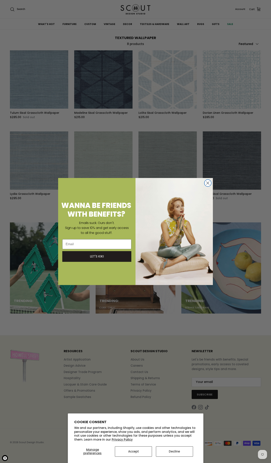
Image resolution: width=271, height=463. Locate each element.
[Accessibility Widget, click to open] (5, 458)
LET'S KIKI (97, 256)
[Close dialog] (207, 183)
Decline (174, 451)
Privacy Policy (122, 439)
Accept (133, 451)
